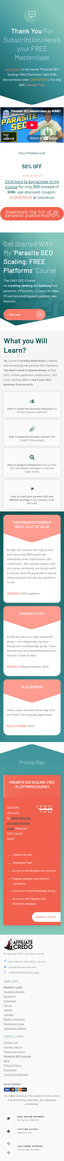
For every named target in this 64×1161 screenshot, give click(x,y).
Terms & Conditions (16, 1074)
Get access (12, 69)
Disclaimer (10, 1070)
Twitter (8, 1010)
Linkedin (9, 1014)
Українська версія (14, 1051)
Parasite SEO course (17, 1056)
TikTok (8, 1005)
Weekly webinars (14, 1019)
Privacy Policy (12, 1065)
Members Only (24, 1132)
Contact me (11, 1042)
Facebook (10, 996)
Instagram (10, 1000)
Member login (13, 987)
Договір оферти (13, 1047)
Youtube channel (14, 991)
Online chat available (28, 1149)
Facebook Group (14, 1023)
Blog (7, 1060)
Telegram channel (15, 1028)
